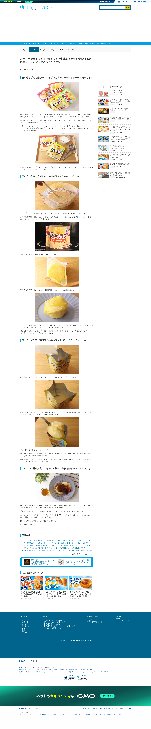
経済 (61, 50)
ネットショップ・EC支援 (39, 714)
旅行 (52, 50)
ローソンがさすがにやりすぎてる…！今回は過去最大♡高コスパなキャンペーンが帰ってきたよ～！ (57, 540)
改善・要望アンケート (94, 622)
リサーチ (81, 714)
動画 (23, 630)
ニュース (25, 628)
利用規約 (118, 616)
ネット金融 (95, 714)
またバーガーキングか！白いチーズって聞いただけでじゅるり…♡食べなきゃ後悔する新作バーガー (57, 550)
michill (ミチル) (87, 554)
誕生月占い (26, 626)
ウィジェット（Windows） (53, 620)
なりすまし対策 (91, 672)
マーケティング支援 (72, 714)
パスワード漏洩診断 (59, 669)
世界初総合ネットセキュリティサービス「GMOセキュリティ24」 (35, 669)
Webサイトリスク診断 (72, 669)
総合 (24, 50)
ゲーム (24, 632)
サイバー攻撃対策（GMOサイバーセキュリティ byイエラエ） (46, 672)
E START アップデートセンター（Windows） (60, 626)
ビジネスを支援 (52, 714)
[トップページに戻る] (28, 7)
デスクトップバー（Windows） (55, 622)
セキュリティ (61, 714)
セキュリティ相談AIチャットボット (89, 669)
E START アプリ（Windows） (54, 624)
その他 (119, 714)
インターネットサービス (25, 714)
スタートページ (27, 620)
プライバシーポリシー (123, 620)
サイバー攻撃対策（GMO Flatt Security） (74, 672)
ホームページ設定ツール (52, 628)
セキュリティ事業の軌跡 (103, 671)
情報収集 (88, 714)
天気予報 (25, 622)
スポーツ (71, 50)
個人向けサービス (111, 714)
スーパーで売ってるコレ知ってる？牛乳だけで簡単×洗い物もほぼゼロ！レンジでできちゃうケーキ (80, 43)
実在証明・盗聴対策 (24, 672)
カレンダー (26, 624)
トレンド (39, 43)
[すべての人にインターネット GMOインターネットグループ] (135, 1)
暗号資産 (102, 714)
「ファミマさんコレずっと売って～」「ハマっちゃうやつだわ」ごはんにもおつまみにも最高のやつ (57, 543)
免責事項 (118, 618)
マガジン (45, 43)
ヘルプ (89, 620)
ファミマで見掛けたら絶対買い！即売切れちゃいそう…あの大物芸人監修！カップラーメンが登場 (56, 545)
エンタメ (43, 50)
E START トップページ (27, 43)
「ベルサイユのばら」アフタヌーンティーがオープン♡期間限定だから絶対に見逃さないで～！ (55, 548)
